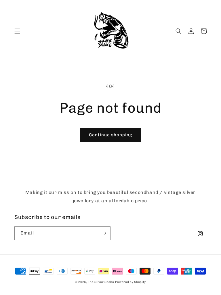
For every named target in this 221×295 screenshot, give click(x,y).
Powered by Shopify (130, 282)
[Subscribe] (104, 233)
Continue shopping (110, 134)
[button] (17, 31)
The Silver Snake (101, 282)
